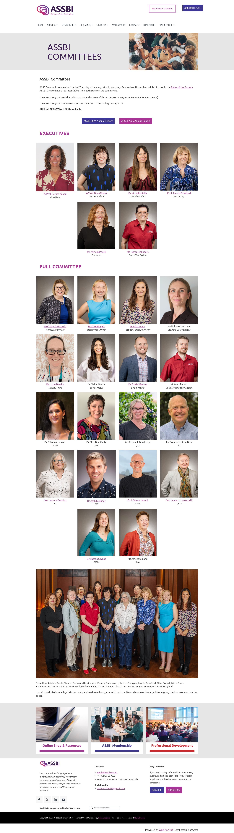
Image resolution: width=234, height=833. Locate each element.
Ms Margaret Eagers (138, 251)
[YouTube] (63, 799)
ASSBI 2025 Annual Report (135, 120)
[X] (47, 799)
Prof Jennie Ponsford (179, 192)
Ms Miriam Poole (96, 251)
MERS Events (139, 817)
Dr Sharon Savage (96, 558)
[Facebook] (39, 799)
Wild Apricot (166, 829)
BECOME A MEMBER (162, 8)
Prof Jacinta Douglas (55, 499)
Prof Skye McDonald (55, 326)
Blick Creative (104, 817)
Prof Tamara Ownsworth (179, 499)
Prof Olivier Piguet (137, 499)
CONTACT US (174, 789)
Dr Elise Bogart (96, 326)
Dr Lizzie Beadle (55, 384)
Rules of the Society (182, 87)
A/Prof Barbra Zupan (55, 193)
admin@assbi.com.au (107, 772)
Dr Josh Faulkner (96, 500)
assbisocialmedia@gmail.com (111, 788)
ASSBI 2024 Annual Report (98, 120)
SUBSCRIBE (157, 789)
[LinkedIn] (55, 799)
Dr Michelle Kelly (137, 192)
